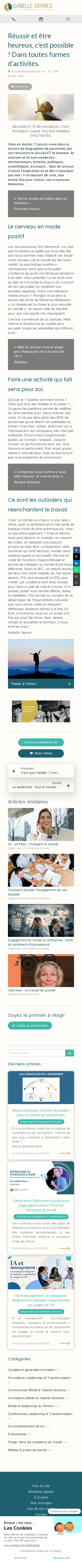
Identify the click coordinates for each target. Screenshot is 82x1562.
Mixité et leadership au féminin (31, 1406)
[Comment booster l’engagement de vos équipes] (41, 870)
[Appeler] (13, 19)
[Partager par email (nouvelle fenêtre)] (76, 576)
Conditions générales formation (31, 1370)
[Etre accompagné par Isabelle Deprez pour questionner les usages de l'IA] (41, 1272)
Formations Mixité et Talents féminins (36, 1398)
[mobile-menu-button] (68, 19)
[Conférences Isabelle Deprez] (41, 1177)
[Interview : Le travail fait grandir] (41, 970)
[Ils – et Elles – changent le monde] (41, 824)
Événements (17, 1434)
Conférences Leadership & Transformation (40, 1414)
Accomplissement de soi (26, 1426)
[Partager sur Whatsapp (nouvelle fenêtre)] (76, 569)
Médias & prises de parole (27, 1450)
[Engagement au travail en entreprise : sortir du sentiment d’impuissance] (41, 920)
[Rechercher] (69, 1053)
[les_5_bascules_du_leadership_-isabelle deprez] (41, 1087)
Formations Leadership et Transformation (39, 1378)
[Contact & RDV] (41, 19)
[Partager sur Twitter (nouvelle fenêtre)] (76, 556)
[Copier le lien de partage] (76, 583)
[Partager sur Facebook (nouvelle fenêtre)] (76, 550)
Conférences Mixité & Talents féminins (37, 1390)
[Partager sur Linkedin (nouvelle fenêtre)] (76, 563)
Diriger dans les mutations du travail (35, 1442)
